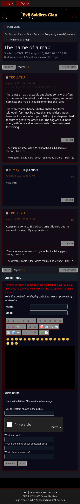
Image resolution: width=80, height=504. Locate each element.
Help (25, 492)
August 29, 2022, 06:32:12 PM (20, 219)
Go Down (8, 66)
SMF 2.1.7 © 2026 (31, 496)
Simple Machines (49, 496)
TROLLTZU (17, 77)
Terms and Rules (38, 492)
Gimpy (14, 170)
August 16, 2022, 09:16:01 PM (20, 83)
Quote (69, 140)
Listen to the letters (14, 401)
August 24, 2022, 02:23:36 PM (20, 175)
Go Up (6, 270)
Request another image (39, 401)
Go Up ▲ (53, 492)
